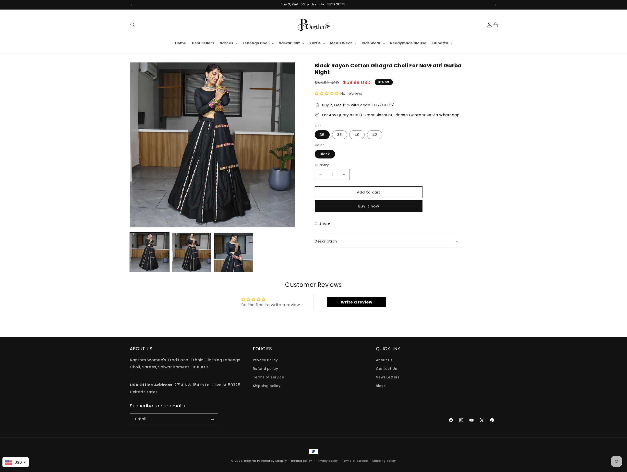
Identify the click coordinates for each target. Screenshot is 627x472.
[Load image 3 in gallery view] (233, 252)
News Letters (387, 377)
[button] (133, 25)
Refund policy (265, 368)
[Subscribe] (212, 419)
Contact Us (386, 368)
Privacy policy (327, 460)
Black (325, 154)
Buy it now (368, 206)
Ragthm (250, 461)
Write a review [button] (356, 302)
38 (339, 134)
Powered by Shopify (272, 461)
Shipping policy (267, 385)
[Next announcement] (495, 4)
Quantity (322, 165)
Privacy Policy (265, 359)
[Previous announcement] (131, 4)
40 (357, 134)
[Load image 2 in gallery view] (191, 252)
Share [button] (325, 223)
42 (374, 134)
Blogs (381, 385)
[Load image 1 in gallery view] (149, 252)
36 (322, 134)
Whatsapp (449, 114)
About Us (384, 359)
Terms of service (268, 377)
